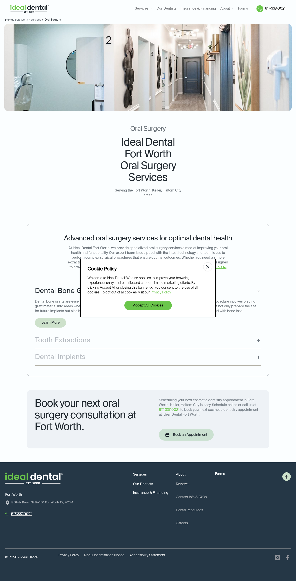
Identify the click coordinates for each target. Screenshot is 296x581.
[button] (143, 8)
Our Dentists (166, 8)
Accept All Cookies (148, 305)
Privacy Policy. (161, 292)
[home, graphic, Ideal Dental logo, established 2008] (29, 9)
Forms (243, 8)
